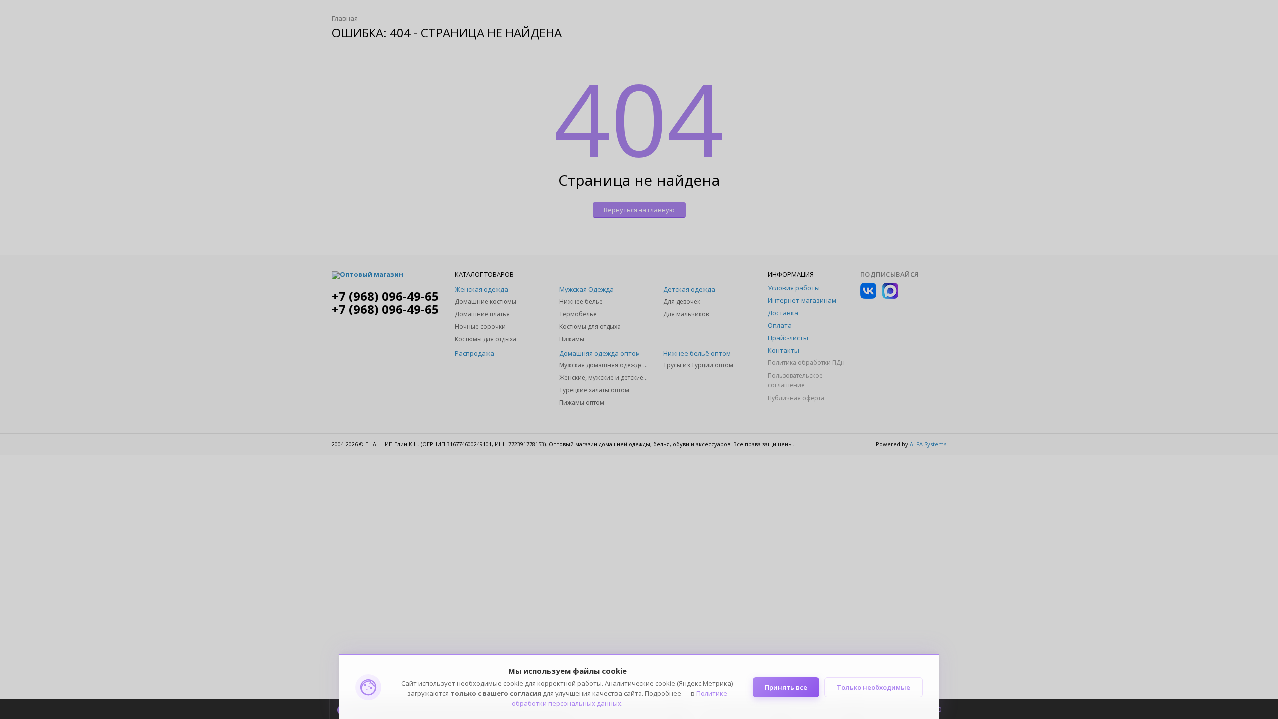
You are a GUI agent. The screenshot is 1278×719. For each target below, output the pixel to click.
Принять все (786, 687)
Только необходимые (873, 687)
